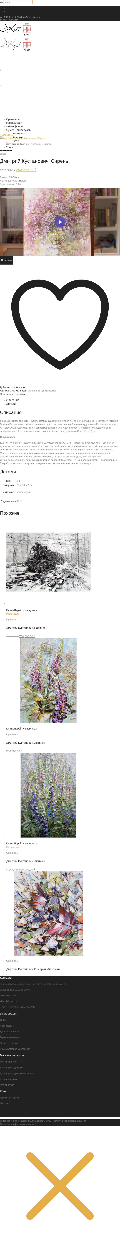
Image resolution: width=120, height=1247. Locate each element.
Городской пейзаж (9, 1097)
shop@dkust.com (9, 19)
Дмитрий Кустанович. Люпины (25, 743)
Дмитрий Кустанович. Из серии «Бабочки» (33, 969)
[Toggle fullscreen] (7, 150)
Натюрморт (51, 390)
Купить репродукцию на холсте (17, 1073)
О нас (3, 1020)
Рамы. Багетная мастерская (15, 1049)
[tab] (63, 400)
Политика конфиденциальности (70, 1120)
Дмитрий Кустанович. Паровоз (25, 628)
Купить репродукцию (11, 1067)
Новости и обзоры (10, 1043)
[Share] (4, 150)
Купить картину (8, 1061)
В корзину (6, 260)
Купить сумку (7, 1084)
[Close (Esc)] (1, 150)
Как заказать (7, 1025)
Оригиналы (34, 390)
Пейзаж (4, 1103)
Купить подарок (8, 1079)
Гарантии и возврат (10, 1037)
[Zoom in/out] (10, 150)
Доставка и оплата (10, 1031)
